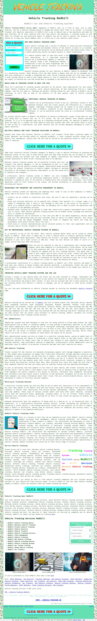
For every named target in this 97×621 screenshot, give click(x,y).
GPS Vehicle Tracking (60, 579)
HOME (66, 13)
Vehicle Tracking (29, 606)
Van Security (28, 579)
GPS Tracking (58, 585)
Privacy (91, 606)
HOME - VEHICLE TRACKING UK (48, 600)
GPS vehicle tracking (50, 453)
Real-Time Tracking (66, 581)
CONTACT (81, 13)
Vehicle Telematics (12, 583)
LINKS (71, 13)
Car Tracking (40, 581)
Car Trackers (27, 583)
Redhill (40, 302)
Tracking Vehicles (42, 579)
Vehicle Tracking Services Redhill (25, 519)
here (53, 514)
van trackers (27, 472)
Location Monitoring (83, 581)
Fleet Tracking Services (41, 585)
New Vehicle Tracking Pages (16, 606)
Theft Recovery (16, 579)
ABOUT (76, 13)
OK (84, 620)
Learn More (77, 620)
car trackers (40, 468)
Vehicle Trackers (84, 583)
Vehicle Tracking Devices (65, 583)
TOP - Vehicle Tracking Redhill (17, 592)
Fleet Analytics (26, 581)
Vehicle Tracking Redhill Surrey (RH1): (21, 28)
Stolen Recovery (11, 585)
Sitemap (6, 606)
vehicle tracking (37, 46)
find (11, 500)
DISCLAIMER (88, 13)
